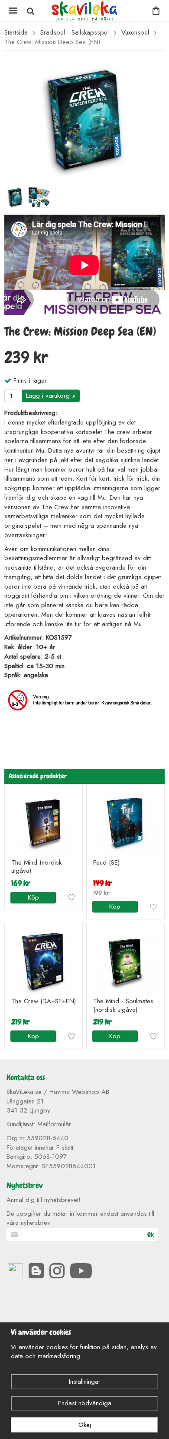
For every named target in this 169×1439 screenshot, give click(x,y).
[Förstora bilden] (84, 119)
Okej (84, 1424)
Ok (150, 1234)
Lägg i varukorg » (50, 395)
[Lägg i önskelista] (71, 897)
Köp (33, 897)
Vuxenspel (135, 32)
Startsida (16, 32)
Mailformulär (54, 1124)
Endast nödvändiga (84, 1403)
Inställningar (85, 1381)
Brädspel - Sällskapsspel (74, 32)
